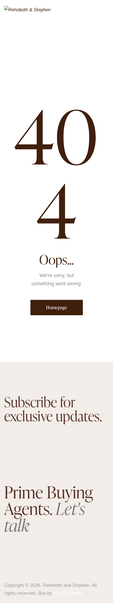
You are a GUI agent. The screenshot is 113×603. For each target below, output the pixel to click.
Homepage (56, 307)
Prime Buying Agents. (48, 509)
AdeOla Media (67, 593)
